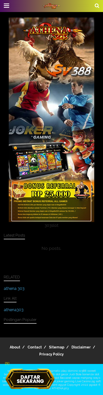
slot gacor (62, 374)
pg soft (96, 381)
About (15, 347)
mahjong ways (90, 377)
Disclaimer (81, 347)
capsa (76, 377)
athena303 (14, 309)
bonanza (88, 374)
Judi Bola (75, 374)
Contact (35, 347)
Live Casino (83, 381)
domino (73, 370)
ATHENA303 (60, 388)
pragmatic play (57, 370)
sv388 (82, 370)
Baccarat (65, 377)
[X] (7, 363)
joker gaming (65, 381)
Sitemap (56, 347)
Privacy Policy (51, 354)
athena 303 (14, 288)
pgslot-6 (94, 384)
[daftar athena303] (30, 390)
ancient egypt (57, 384)
